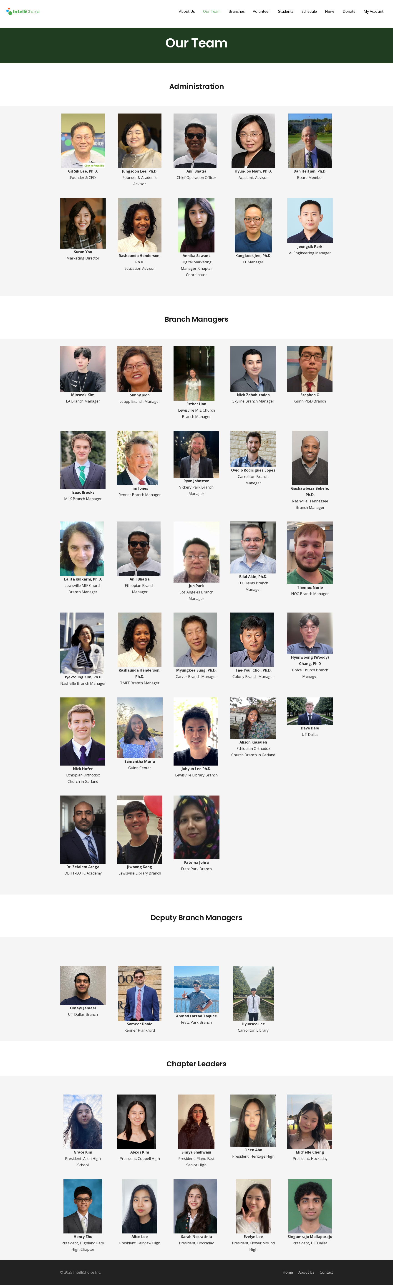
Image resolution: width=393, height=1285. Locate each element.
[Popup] (83, 116)
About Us (306, 1272)
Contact (326, 1272)
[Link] (23, 11)
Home (288, 1272)
